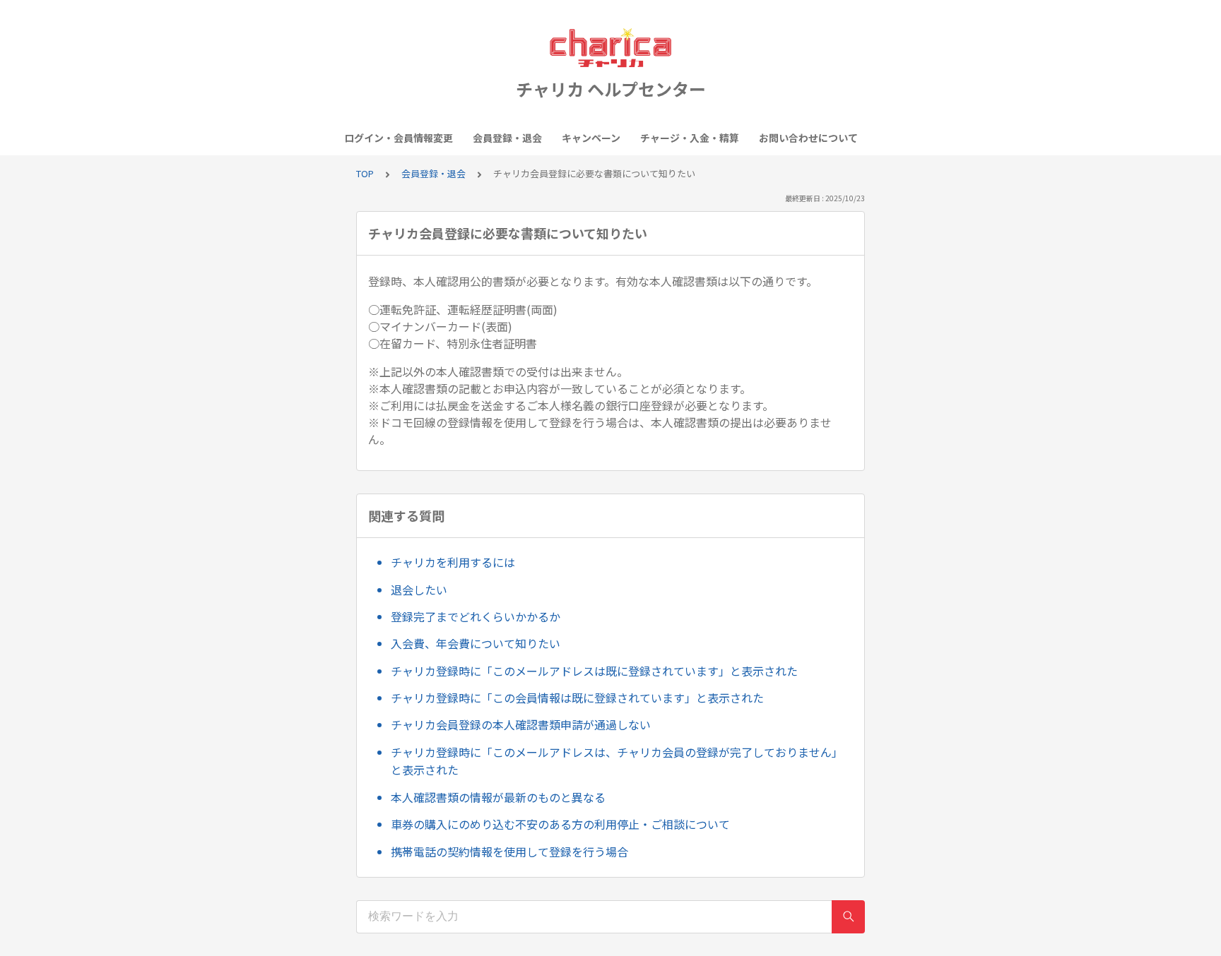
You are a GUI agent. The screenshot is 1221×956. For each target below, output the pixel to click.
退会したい (419, 589)
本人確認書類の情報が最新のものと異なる (498, 797)
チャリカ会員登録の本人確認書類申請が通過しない (521, 724)
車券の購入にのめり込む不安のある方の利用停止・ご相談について (560, 823)
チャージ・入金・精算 (689, 138)
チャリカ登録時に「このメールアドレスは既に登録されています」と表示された (594, 670)
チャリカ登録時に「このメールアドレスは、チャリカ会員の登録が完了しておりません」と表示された (617, 761)
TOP (365, 173)
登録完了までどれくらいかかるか (475, 616)
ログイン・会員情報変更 (398, 138)
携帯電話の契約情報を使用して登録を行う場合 (509, 851)
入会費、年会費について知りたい (475, 643)
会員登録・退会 (507, 138)
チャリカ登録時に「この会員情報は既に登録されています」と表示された (577, 697)
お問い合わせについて (808, 138)
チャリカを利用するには (453, 562)
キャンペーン (591, 138)
